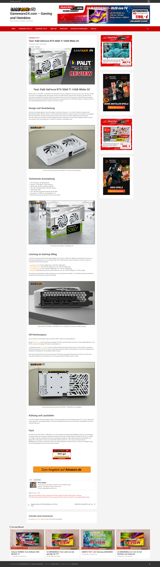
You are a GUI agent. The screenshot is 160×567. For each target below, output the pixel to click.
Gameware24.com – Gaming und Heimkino (32, 564)
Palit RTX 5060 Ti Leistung (74, 495)
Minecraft (33, 270)
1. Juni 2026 (14, 556)
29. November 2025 (34, 44)
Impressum (63, 29)
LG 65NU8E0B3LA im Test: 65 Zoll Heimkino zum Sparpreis (129, 553)
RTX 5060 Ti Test (72, 497)
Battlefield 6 (33, 265)
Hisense (25, 548)
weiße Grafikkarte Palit (83, 497)
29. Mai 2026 (120, 556)
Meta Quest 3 (36, 342)
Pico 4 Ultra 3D (45, 347)
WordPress (75, 564)
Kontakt (94, 29)
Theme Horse (55, 564)
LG (58, 548)
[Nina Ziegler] (33, 482)
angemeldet (37, 519)
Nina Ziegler (43, 44)
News (13, 29)
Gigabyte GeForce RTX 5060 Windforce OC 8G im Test (44, 505)
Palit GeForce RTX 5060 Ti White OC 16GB (56, 495)
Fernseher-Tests (25, 29)
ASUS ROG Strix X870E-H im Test (84, 504)
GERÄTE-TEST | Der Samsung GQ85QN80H (97, 552)
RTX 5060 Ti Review (62, 497)
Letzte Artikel (37, 479)
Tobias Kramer (22, 556)
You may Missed (17, 527)
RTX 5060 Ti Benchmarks (35, 497)
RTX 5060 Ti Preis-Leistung (49, 497)
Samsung (95, 548)
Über (31, 479)
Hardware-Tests (41, 29)
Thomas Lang (128, 556)
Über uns (53, 29)
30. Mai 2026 (50, 556)
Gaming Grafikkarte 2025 (38, 495)
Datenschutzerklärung (79, 29)
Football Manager (35, 268)
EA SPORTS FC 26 (35, 267)
